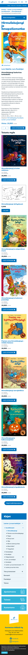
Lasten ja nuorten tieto (12, 567)
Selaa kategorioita (9, 17)
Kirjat (7, 516)
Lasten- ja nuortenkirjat (14, 9)
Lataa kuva (6, 65)
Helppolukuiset (10, 557)
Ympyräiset (10, 549)
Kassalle (25, 5)
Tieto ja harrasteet (9, 571)
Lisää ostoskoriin (17, 128)
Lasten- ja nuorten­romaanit (13, 565)
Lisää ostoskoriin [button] (8, 180)
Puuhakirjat (7, 579)
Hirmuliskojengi (16, 11)
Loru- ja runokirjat (11, 559)
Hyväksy (4, 652)
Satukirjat (8, 562)
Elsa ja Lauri (10, 538)
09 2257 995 (15, 632)
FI (19, 2)
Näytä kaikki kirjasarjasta (14, 503)
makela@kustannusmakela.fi (14, 634)
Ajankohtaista (10, 592)
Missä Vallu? (10, 546)
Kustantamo (9, 607)
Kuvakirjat (20, 118)
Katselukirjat (9, 552)
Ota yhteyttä (12, 2)
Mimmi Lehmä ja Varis (13, 543)
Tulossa (6, 583)
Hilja (8, 541)
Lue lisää (5, 210)
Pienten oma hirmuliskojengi (15, 533)
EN (22, 2)
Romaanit (7, 575)
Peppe (9, 536)
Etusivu (3, 9)
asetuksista (11, 650)
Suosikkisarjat (5, 11)
